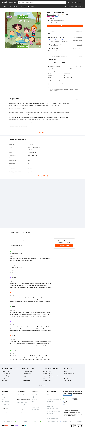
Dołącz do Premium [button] (77, 40)
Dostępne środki (35, 399)
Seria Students (5, 378)
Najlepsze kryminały (47, 373)
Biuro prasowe (4, 396)
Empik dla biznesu (35, 407)
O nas (3, 394)
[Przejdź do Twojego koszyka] (72, 2)
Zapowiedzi (26, 6)
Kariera (3, 399)
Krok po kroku (67, 73)
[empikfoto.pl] (5, 426)
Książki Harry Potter (6, 371)
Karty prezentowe (35, 409)
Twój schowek (34, 396)
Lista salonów (4, 397)
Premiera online (5, 412)
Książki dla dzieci (26, 380)
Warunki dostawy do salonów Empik (54, 399)
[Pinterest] (81, 425)
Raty (48, 416)
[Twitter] (74, 425)
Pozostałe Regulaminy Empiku (53, 408)
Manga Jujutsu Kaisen (69, 373)
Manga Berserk (67, 378)
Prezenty (10, 6)
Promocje (4, 6)
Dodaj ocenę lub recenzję (64, 245)
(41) (67, 14)
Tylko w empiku (51, 16)
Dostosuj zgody (50, 413)
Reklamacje (49, 404)
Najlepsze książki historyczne (49, 376)
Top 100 (15, 6)
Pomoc (48, 394)
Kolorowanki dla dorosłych (28, 371)
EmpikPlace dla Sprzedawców (22, 402)
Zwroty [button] (80, 51)
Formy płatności (50, 401)
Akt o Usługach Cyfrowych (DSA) (53, 411)
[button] (23, 30)
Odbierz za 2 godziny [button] (77, 48)
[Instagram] (78, 425)
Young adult (24, 378)
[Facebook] (71, 425)
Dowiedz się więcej (67, 394)
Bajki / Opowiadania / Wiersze (25, 10)
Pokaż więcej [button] (42, 385)
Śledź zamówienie (35, 394)
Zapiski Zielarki (67, 380)
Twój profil (34, 401)
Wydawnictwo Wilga (68, 68)
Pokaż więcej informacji (42, 175)
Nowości (21, 6)
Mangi (65, 371)
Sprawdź (30, 172)
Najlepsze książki (47, 371)
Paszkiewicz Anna (51, 14)
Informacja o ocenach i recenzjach (17, 240)
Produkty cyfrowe (35, 397)
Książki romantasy (26, 373)
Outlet (32, 6)
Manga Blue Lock (67, 376)
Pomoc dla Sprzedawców (21, 405)
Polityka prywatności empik (52, 415)
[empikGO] (24, 426)
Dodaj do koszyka (65, 25)
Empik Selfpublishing (6, 404)
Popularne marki (20, 396)
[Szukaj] (64, 2)
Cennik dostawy (50, 396)
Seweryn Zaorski (5, 376)
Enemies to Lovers (26, 375)
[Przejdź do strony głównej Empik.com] (4, 2)
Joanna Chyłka (5, 375)
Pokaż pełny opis (42, 132)
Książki (7, 10)
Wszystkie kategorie (21, 394)
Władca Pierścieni (6, 373)
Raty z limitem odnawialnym (52, 418)
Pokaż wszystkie (78, 66)
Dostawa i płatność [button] (78, 37)
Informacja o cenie (51, 22)
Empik (3, 10)
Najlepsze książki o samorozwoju (50, 375)
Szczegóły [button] (79, 44)
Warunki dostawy (50, 397)
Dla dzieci (12, 10)
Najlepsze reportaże (47, 380)
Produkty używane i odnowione (23, 412)
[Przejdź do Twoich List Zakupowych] (69, 2)
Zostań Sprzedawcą (21, 404)
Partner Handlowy (5, 401)
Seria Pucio (4, 380)
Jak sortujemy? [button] (79, 31)
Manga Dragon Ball (68, 375)
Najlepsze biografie (47, 378)
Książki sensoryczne (27, 376)
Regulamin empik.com (51, 406)
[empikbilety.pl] (14, 426)
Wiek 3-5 (17, 10)
